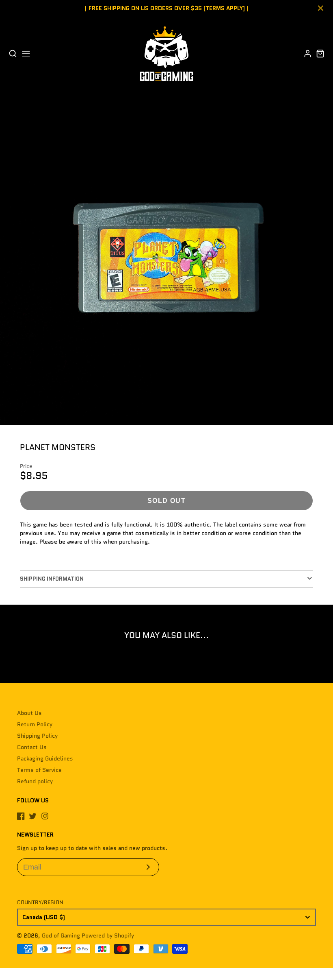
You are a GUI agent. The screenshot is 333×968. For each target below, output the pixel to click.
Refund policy (35, 781)
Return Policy (34, 724)
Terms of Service (39, 770)
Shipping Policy (37, 736)
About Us (29, 713)
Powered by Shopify (108, 935)
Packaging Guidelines (45, 758)
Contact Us (32, 747)
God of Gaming (61, 935)
